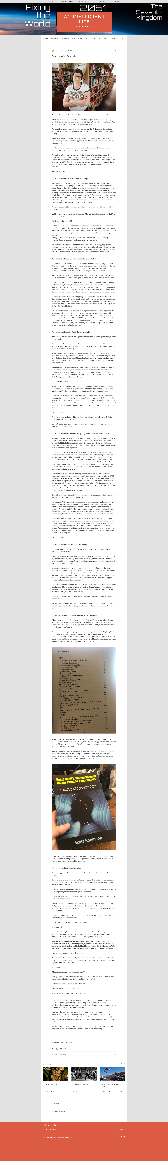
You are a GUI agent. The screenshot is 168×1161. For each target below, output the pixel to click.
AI (99, 39)
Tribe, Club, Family (81, 1084)
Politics (113, 39)
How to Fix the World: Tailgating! (110, 1085)
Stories (105, 39)
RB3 (87, 39)
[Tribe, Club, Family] (84, 1074)
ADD (73, 39)
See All (123, 1064)
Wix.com (69, 1137)
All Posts (45, 39)
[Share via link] (65, 1049)
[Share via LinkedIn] (61, 1049)
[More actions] (115, 51)
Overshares (65, 39)
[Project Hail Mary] (55, 1074)
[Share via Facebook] (52, 1049)
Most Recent (54, 39)
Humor (80, 39)
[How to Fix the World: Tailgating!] (112, 1074)
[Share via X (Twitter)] (57, 1049)
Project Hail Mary (51, 1084)
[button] (123, 39)
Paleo (93, 39)
